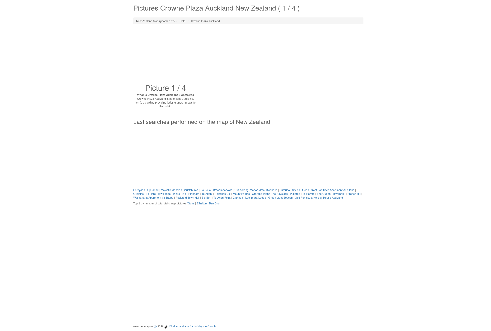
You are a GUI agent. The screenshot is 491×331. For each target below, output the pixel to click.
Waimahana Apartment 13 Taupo (153, 197)
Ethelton (202, 203)
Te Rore (151, 194)
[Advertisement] (245, 55)
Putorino (285, 190)
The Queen (324, 194)
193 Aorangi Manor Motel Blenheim (255, 190)
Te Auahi (207, 194)
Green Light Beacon (280, 197)
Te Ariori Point (222, 197)
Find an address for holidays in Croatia (192, 326)
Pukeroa (295, 194)
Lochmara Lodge (255, 197)
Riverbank (339, 194)
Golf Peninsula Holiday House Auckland (319, 197)
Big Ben (206, 197)
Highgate (193, 194)
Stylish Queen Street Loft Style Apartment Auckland (323, 190)
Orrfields (138, 194)
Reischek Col (223, 194)
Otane (190, 203)
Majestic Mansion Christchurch (179, 190)
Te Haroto (308, 194)
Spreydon (139, 190)
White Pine (179, 194)
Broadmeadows (222, 190)
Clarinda (238, 197)
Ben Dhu (214, 203)
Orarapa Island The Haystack (270, 194)
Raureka (205, 190)
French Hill (354, 194)
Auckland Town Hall (187, 197)
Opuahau (153, 190)
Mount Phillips (241, 194)
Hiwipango (164, 194)
